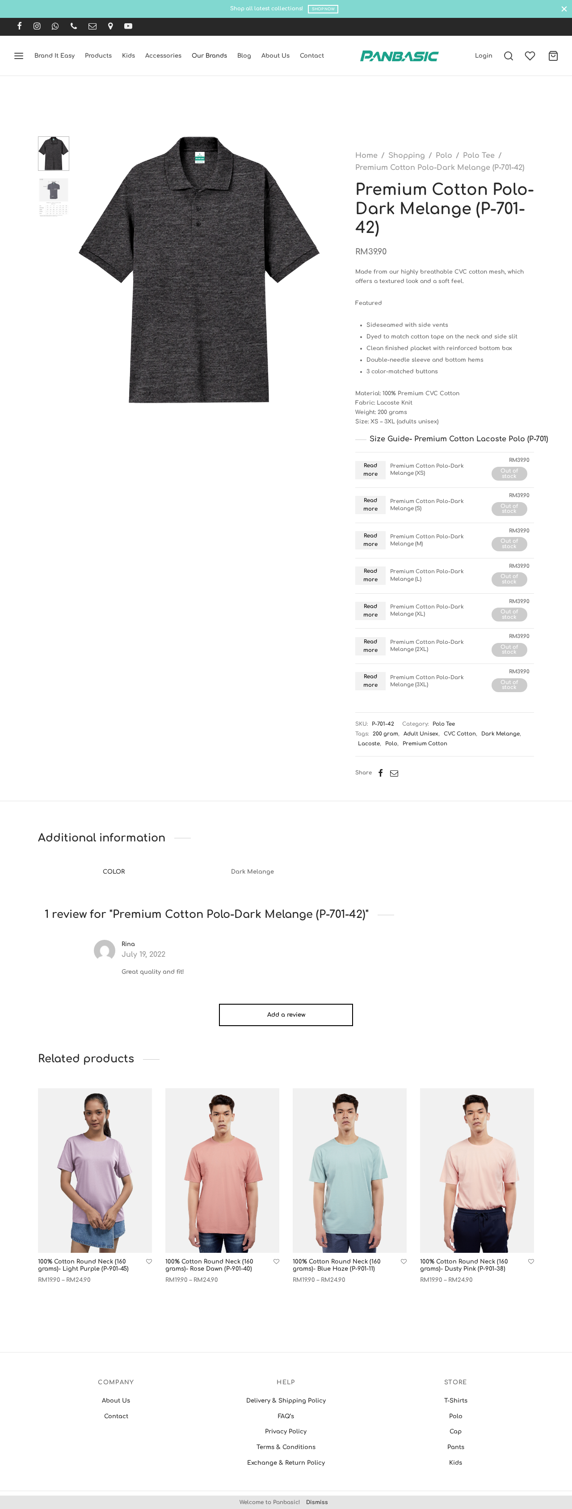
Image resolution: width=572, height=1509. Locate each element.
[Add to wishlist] (149, 1262)
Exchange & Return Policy (286, 1463)
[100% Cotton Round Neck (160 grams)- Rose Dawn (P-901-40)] (222, 1170)
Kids (128, 56)
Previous (87, 270)
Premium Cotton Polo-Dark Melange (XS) (427, 469)
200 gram (385, 734)
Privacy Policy (286, 1432)
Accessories (163, 56)
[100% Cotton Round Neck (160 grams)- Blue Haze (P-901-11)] (350, 1170)
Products (98, 56)
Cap (456, 1432)
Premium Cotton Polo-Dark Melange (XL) (427, 610)
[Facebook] (19, 27)
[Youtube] (128, 27)
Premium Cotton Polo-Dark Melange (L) (427, 575)
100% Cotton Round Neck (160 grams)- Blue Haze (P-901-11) (337, 1265)
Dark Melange (500, 734)
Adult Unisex (421, 734)
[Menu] (18, 56)
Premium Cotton (425, 744)
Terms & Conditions (286, 1447)
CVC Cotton (460, 734)
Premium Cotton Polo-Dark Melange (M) (427, 540)
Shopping (406, 156)
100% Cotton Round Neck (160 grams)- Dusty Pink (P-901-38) (464, 1265)
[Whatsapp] (55, 27)
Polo (444, 156)
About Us (275, 56)
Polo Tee (479, 156)
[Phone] (73, 27)
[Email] (92, 27)
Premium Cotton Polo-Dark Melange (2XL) (427, 645)
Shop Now (323, 9)
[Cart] (553, 56)
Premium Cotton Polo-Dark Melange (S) (427, 505)
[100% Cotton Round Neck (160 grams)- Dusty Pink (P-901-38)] (477, 1170)
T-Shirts (455, 1401)
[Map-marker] (110, 27)
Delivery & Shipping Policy (286, 1401)
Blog (244, 56)
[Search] (508, 56)
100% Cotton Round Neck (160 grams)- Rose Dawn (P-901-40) (209, 1265)
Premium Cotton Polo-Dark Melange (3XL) (427, 681)
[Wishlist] (531, 56)
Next (313, 270)
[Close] (564, 8)
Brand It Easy (54, 56)
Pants (455, 1447)
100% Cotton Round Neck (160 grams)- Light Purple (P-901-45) (83, 1265)
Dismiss (317, 1502)
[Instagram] (37, 27)
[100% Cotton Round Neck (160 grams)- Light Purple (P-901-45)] (95, 1170)
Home (366, 156)
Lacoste (369, 744)
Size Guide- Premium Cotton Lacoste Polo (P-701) (459, 439)
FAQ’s (286, 1416)
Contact (312, 56)
